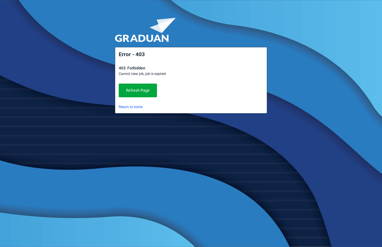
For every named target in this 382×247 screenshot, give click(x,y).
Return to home (131, 107)
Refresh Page (138, 90)
